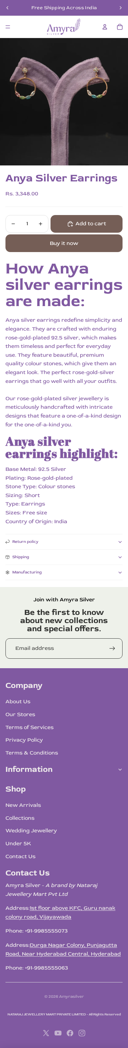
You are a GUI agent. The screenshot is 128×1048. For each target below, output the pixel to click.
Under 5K (18, 843)
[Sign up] (112, 648)
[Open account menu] (104, 26)
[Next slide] (120, 7)
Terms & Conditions (31, 752)
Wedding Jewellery (31, 830)
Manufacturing (27, 572)
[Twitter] (46, 1033)
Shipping (20, 556)
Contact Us (20, 856)
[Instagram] (82, 1033)
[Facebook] (70, 1033)
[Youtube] (58, 1033)
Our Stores (20, 714)
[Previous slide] (7, 7)
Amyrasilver (71, 996)
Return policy (25, 541)
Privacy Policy (24, 739)
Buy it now (64, 243)
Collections (19, 818)
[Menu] (8, 27)
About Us (17, 701)
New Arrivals (23, 805)
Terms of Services (29, 727)
